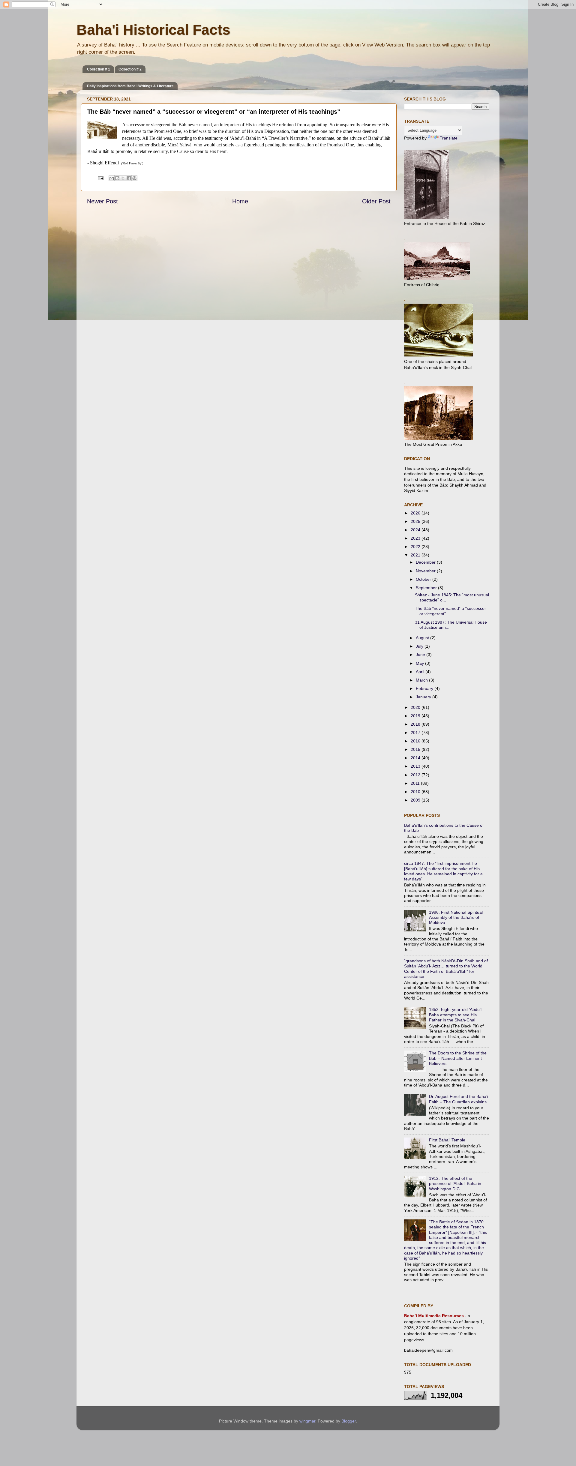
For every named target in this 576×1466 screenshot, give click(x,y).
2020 (416, 707)
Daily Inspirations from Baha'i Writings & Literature (130, 86)
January (424, 696)
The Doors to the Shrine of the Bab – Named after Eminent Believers (458, 1058)
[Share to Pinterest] (134, 178)
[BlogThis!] (117, 178)
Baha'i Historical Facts (153, 30)
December (426, 562)
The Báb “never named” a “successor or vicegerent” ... (450, 611)
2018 (416, 724)
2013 (416, 766)
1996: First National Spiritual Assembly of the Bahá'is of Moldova (456, 917)
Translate (449, 138)
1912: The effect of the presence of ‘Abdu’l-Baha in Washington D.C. (455, 1183)
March (422, 680)
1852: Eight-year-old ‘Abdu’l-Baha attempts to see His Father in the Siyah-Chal (456, 1014)
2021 (416, 555)
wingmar (307, 1421)
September (427, 587)
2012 (416, 774)
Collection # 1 (98, 69)
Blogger (348, 1421)
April (420, 671)
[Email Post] (100, 177)
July (420, 646)
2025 (416, 521)
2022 (416, 546)
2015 (416, 749)
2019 (416, 715)
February (425, 688)
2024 (416, 529)
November (426, 570)
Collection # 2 (130, 69)
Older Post (376, 201)
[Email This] (112, 178)
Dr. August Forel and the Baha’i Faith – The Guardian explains (458, 1099)
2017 (416, 732)
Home (240, 201)
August (423, 637)
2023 (416, 538)
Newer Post (102, 201)
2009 (416, 800)
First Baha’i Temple (447, 1140)
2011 (416, 783)
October (424, 579)
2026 (416, 513)
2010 (416, 791)
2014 (416, 757)
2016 (416, 741)
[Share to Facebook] (129, 178)
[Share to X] (123, 178)
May (420, 663)
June (421, 654)
